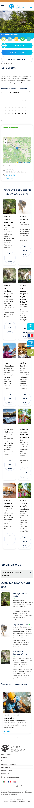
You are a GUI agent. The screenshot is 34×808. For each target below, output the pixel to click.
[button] (2, 6)
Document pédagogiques (10, 777)
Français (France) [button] (30, 334)
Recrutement (6, 754)
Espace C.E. (5, 774)
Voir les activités (17, 52)
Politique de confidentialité (17, 799)
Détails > (7, 731)
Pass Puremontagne (8, 764)
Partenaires (5, 761)
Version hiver (18, 45)
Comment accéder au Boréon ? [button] (12, 573)
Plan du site (5, 767)
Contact (4, 758)
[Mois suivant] (20, 92)
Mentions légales (25, 801)
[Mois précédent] (10, 92)
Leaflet (19, 162)
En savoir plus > (10, 258)
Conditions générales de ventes (12, 801)
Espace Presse (6, 770)
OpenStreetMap (26, 162)
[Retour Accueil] (17, 6)
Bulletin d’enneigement (17, 59)
